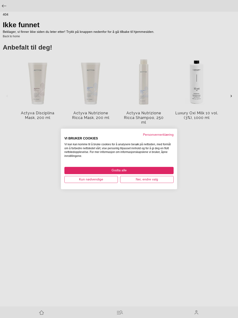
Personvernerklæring (158, 134)
